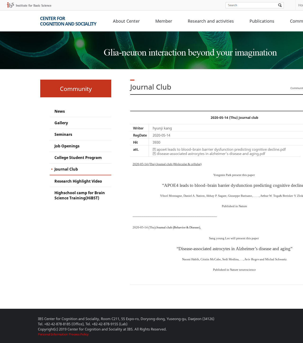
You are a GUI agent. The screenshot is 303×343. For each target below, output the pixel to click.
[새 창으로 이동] (29, 5)
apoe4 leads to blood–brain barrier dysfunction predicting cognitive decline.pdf (221, 149)
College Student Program (78, 157)
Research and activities (211, 21)
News (59, 111)
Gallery (61, 122)
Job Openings (67, 146)
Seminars (63, 134)
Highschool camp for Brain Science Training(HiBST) (79, 195)
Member (163, 21)
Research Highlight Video (78, 181)
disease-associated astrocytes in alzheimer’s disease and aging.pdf (211, 153)
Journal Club (66, 169)
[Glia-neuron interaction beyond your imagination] (189, 48)
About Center (126, 21)
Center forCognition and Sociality (68, 21)
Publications (262, 21)
